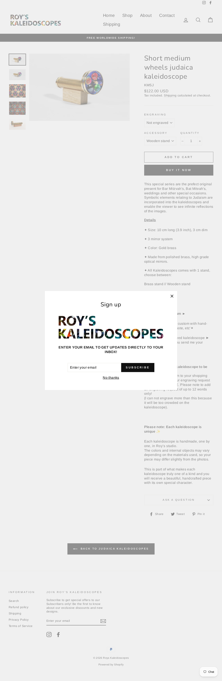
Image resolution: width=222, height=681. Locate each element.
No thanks (111, 377)
